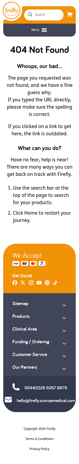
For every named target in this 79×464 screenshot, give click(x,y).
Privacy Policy (39, 449)
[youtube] (39, 284)
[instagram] (31, 284)
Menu (35, 30)
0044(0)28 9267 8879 (46, 388)
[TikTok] (55, 284)
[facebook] (14, 284)
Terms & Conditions (39, 439)
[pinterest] (47, 284)
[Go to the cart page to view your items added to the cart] (70, 15)
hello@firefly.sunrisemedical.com (46, 400)
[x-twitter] (22, 284)
